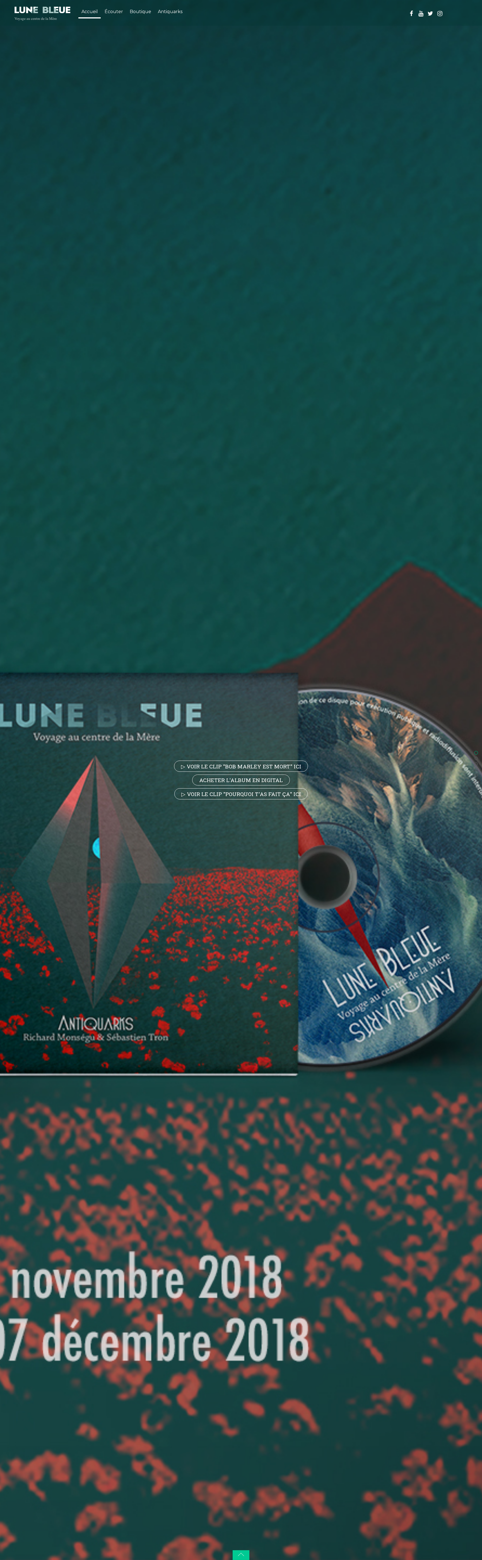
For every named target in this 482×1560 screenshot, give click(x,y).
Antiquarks (170, 11)
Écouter (114, 11)
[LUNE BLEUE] (42, 9)
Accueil (89, 11)
